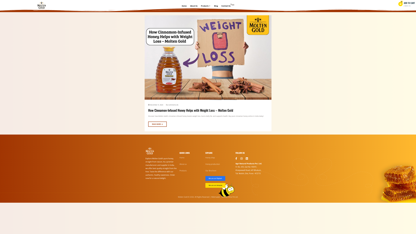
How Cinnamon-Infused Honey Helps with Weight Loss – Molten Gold (190, 110)
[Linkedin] (247, 158)
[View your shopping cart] (400, 4)
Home (184, 6)
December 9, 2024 (156, 105)
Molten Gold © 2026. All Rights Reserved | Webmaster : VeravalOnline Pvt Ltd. (208, 197)
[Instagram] (241, 158)
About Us (193, 6)
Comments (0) (173, 105)
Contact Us (226, 6)
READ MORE (156, 124)
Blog (216, 6)
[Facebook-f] (236, 158)
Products (205, 6)
